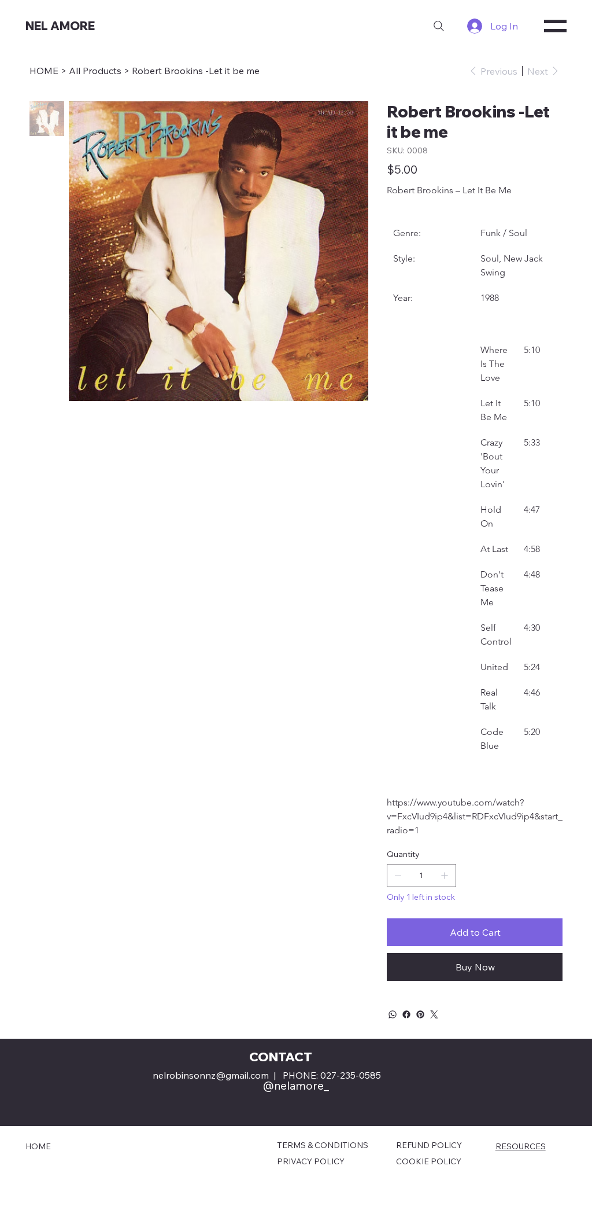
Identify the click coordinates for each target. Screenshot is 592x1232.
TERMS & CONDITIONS (322, 1145)
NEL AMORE (60, 26)
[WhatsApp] (392, 1014)
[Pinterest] (420, 1014)
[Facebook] (406, 1014)
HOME (38, 1146)
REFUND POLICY (429, 1145)
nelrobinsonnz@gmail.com (211, 1075)
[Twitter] (434, 1014)
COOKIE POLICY (428, 1161)
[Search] (439, 26)
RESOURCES (520, 1146)
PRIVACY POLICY (311, 1161)
